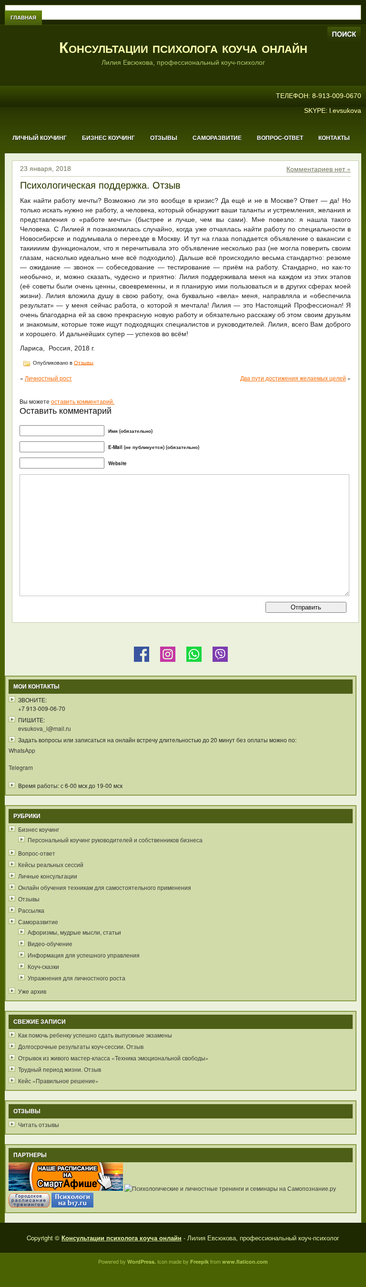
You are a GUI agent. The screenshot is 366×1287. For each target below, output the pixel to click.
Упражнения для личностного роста (76, 978)
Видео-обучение (50, 943)
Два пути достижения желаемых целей (293, 378)
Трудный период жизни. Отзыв (59, 1069)
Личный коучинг (39, 138)
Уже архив (32, 991)
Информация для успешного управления (84, 955)
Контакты (334, 138)
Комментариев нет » (318, 168)
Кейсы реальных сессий (50, 864)
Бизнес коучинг (108, 138)
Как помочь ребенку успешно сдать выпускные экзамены (95, 1035)
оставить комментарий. (82, 401)
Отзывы (163, 138)
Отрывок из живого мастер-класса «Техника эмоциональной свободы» (113, 1058)
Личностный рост (48, 378)
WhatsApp (22, 750)
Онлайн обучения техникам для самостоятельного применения (104, 887)
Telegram (21, 767)
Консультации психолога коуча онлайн (183, 47)
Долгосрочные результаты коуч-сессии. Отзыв (80, 1046)
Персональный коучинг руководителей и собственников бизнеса (115, 840)
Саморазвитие (217, 138)
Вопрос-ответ (280, 138)
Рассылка (31, 910)
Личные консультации (47, 876)
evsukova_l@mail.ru (44, 728)
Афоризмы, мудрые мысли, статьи (74, 932)
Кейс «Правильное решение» (58, 1081)
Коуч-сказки (43, 966)
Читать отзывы (38, 1124)
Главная (23, 17)
